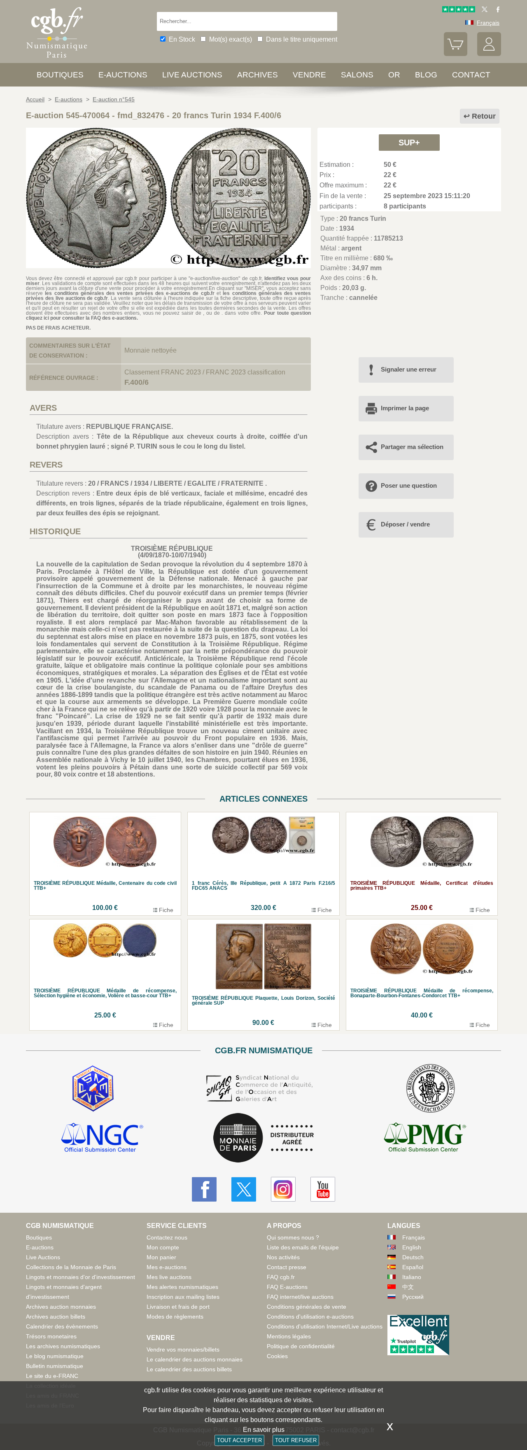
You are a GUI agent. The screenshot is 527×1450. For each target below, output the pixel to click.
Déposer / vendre (405, 524)
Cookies (277, 1356)
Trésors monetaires (51, 1336)
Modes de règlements (175, 1316)
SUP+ (409, 142)
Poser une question (409, 485)
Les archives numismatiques (63, 1346)
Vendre (309, 74)
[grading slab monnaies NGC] (102, 1138)
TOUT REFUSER (296, 1440)
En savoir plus (263, 1429)
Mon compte (163, 1247)
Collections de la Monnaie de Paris (71, 1267)
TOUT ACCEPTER (239, 1440)
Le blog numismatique (55, 1356)
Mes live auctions (169, 1277)
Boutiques (60, 74)
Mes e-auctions (167, 1267)
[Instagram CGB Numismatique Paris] (283, 1189)
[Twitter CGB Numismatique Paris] (243, 1189)
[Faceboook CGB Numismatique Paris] (204, 1189)
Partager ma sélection (412, 446)
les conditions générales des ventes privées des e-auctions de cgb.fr (129, 293)
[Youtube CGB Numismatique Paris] (322, 1189)
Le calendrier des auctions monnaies (195, 1359)
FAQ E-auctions (287, 1287)
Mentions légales (289, 1336)
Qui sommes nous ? (293, 1237)
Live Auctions (43, 1257)
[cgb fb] (496, 10)
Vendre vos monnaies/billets (183, 1349)
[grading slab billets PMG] (425, 1139)
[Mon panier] (456, 54)
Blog (426, 74)
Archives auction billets (55, 1316)
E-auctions (122, 74)
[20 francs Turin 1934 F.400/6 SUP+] (168, 265)
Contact (471, 74)
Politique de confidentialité (301, 1346)
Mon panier (161, 1257)
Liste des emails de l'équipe (303, 1247)
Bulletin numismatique (54, 1366)
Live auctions (192, 74)
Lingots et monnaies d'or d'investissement (80, 1277)
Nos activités (283, 1257)
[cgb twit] (483, 10)
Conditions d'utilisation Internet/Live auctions (324, 1326)
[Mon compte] (489, 54)
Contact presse (286, 1267)
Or (394, 74)
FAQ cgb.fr (281, 1277)
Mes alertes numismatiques (182, 1287)
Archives (257, 74)
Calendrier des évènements (62, 1326)
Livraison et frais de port (178, 1306)
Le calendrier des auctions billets (189, 1369)
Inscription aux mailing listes (183, 1296)
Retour (484, 116)
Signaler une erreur (408, 369)
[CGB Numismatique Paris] (57, 59)
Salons (357, 74)
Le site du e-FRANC (52, 1376)
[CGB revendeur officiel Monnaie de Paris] (263, 1138)
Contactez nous (167, 1237)
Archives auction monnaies (61, 1306)
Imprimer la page (405, 408)
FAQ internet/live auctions (300, 1296)
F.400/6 (136, 382)
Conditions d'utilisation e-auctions (310, 1316)
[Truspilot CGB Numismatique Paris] (458, 10)
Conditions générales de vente (306, 1306)
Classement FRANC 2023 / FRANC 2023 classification (204, 372)
